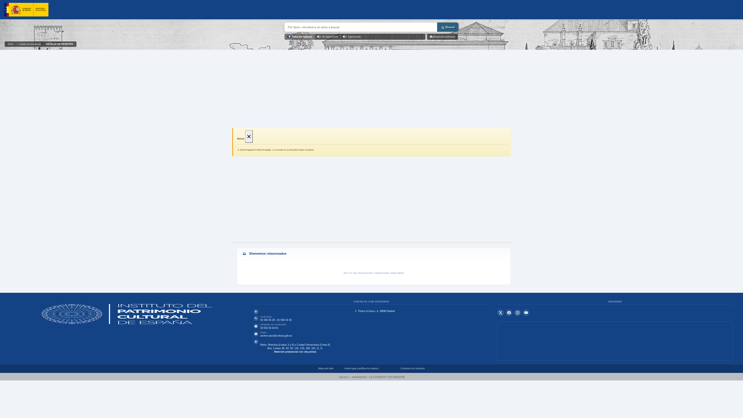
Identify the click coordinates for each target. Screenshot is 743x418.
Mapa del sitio (325, 368)
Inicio (11, 44)
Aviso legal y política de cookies (361, 368)
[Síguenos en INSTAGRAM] (517, 312)
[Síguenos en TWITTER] (500, 312)
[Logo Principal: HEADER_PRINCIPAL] (26, 10)
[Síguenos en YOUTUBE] (526, 312)
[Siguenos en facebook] (509, 312)
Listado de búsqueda (30, 44)
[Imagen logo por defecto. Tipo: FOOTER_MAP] (615, 341)
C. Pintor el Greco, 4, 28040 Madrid (375, 311)
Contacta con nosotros (413, 368)
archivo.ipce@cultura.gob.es (276, 335)
